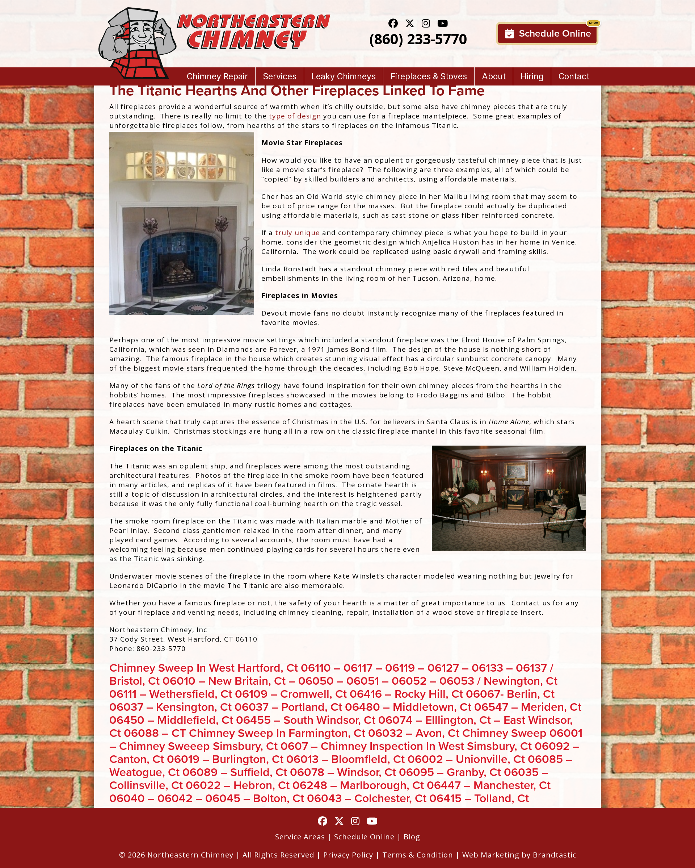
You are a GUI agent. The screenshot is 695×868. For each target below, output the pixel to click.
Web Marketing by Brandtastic (519, 855)
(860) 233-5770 (418, 38)
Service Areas (300, 837)
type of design (295, 116)
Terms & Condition (417, 855)
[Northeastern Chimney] (214, 12)
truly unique (297, 232)
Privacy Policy (348, 855)
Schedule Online (555, 33)
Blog (412, 837)
